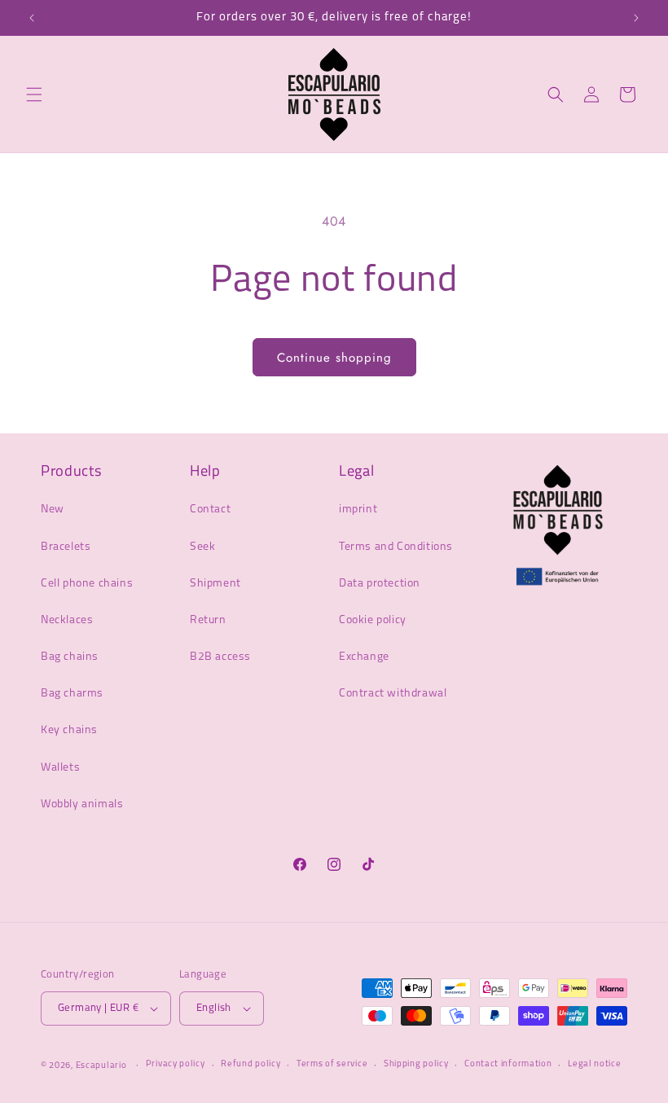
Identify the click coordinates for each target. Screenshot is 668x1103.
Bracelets (65, 547)
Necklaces (67, 620)
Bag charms (72, 694)
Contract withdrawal (392, 694)
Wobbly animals (82, 804)
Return (208, 620)
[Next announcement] (636, 18)
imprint (358, 509)
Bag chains (70, 657)
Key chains (69, 730)
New (52, 509)
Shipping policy (416, 1064)
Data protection (379, 584)
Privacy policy (175, 1064)
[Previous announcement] (32, 18)
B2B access (220, 657)
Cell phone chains (87, 584)
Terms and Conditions (396, 547)
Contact (210, 509)
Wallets (60, 768)
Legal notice (594, 1064)
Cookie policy (373, 620)
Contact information (508, 1064)
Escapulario (101, 1065)
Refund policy (250, 1064)
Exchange (364, 657)
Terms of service (332, 1064)
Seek (202, 547)
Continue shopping (334, 358)
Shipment (215, 584)
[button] (34, 94)
